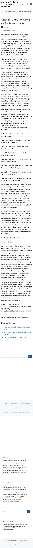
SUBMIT (21, 524)
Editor (4, 30)
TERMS (4, 528)
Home (2, 11)
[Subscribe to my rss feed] (15, 545)
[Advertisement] (16, 377)
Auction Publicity (13, 540)
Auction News (8, 11)
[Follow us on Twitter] (17, 545)
